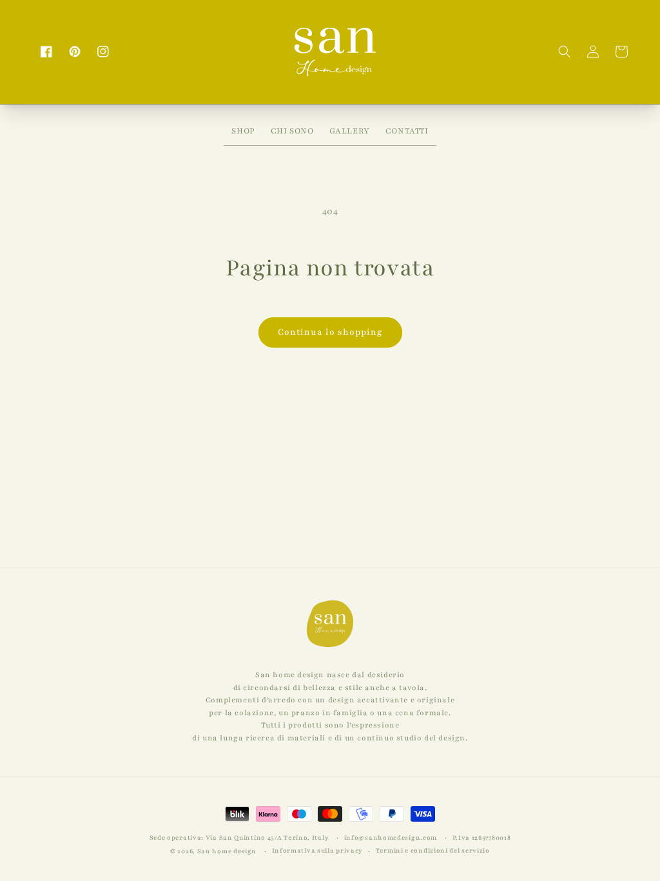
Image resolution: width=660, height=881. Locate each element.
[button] (564, 51)
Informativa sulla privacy (318, 850)
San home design (227, 851)
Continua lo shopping (330, 332)
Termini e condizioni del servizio (433, 850)
